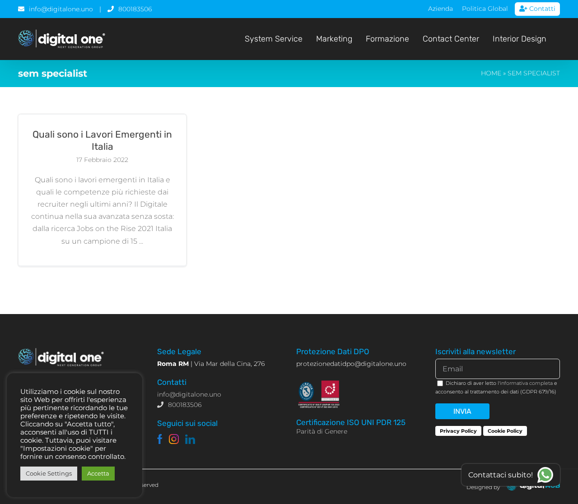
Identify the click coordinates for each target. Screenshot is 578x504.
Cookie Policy (505, 431)
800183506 (135, 9)
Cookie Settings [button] (49, 473)
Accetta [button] (98, 473)
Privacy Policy (458, 431)
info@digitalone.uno (61, 9)
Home (491, 73)
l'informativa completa (525, 383)
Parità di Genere (321, 431)
